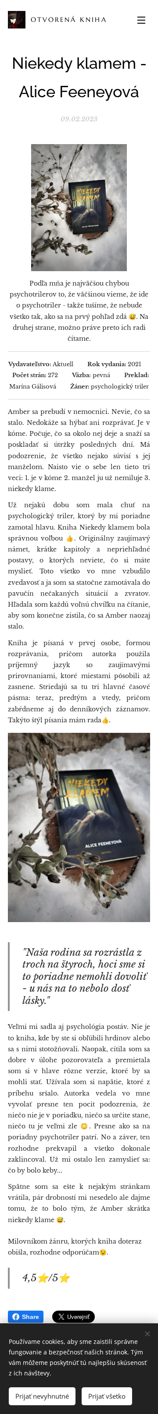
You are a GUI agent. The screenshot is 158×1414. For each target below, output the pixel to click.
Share (30, 1316)
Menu (141, 19)
